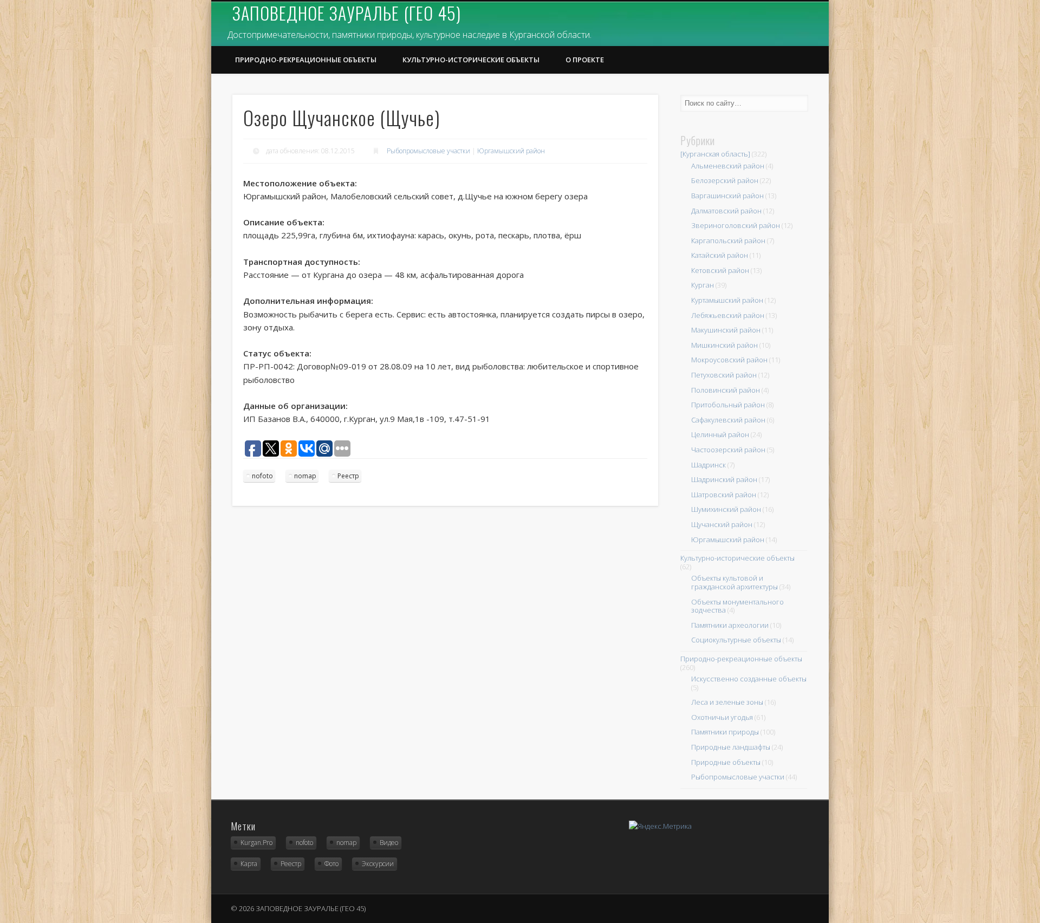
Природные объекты (725, 762)
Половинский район (725, 390)
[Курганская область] (715, 154)
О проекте (585, 59)
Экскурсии (378, 863)
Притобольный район (728, 405)
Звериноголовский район (735, 225)
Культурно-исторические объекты (471, 59)
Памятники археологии (730, 625)
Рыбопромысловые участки (428, 150)
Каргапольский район (728, 240)
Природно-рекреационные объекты (305, 59)
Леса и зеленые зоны (727, 702)
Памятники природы (725, 732)
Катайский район (719, 255)
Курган (702, 285)
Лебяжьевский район (727, 315)
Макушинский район (725, 330)
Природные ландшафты (730, 747)
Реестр (348, 475)
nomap (305, 475)
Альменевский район (727, 166)
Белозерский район (724, 180)
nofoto (262, 475)
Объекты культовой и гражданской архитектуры (734, 582)
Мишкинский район (724, 345)
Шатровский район (723, 494)
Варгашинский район (727, 195)
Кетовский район (720, 270)
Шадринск (708, 465)
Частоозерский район (728, 449)
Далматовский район (726, 211)
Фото (331, 863)
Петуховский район (724, 375)
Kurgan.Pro (256, 842)
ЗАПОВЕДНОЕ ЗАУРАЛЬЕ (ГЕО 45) (346, 12)
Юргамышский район (511, 150)
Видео (389, 842)
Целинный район (720, 434)
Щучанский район (721, 524)
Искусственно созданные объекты (749, 679)
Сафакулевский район (728, 420)
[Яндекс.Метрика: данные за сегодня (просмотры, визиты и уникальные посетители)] (660, 826)
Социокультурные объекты (736, 640)
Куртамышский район (727, 300)
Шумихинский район (726, 509)
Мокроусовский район (729, 360)
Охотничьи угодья (722, 717)
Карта (248, 863)
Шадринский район (724, 479)
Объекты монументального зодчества (737, 606)
